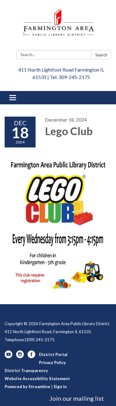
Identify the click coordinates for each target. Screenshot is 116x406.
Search (101, 54)
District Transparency (26, 370)
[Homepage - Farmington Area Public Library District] (58, 26)
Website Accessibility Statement (37, 378)
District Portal (53, 354)
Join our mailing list (76, 398)
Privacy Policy (52, 362)
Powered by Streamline (27, 386)
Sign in (60, 386)
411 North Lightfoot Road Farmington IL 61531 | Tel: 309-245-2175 (61, 73)
